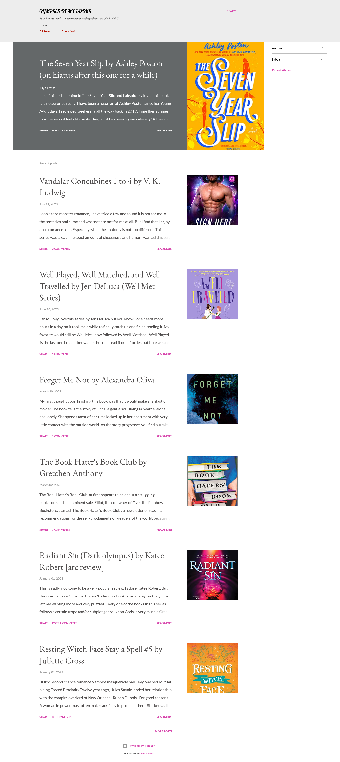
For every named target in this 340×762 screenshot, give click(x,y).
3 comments (61, 529)
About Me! (68, 31)
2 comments (61, 248)
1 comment (60, 354)
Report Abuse (281, 70)
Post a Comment (64, 130)
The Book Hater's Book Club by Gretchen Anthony (93, 467)
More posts (163, 731)
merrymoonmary (147, 753)
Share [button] (43, 130)
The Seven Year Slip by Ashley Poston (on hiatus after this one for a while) (101, 68)
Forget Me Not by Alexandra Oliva (96, 379)
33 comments (62, 717)
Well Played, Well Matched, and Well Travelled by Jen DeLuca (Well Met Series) (99, 286)
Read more (164, 130)
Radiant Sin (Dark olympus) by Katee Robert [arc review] (101, 561)
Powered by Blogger (141, 746)
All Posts (44, 31)
